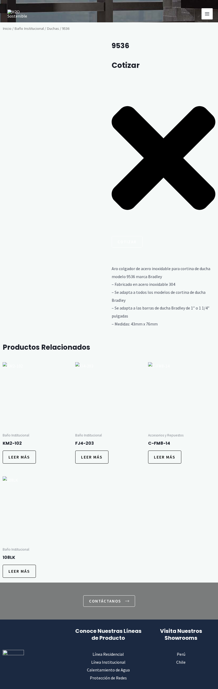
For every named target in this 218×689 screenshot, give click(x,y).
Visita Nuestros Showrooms (181, 634)
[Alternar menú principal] (207, 13)
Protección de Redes (108, 677)
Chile (181, 662)
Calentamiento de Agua (108, 670)
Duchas (53, 28)
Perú (181, 654)
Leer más (19, 457)
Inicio (7, 28)
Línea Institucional (108, 662)
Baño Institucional (29, 28)
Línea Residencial (108, 654)
